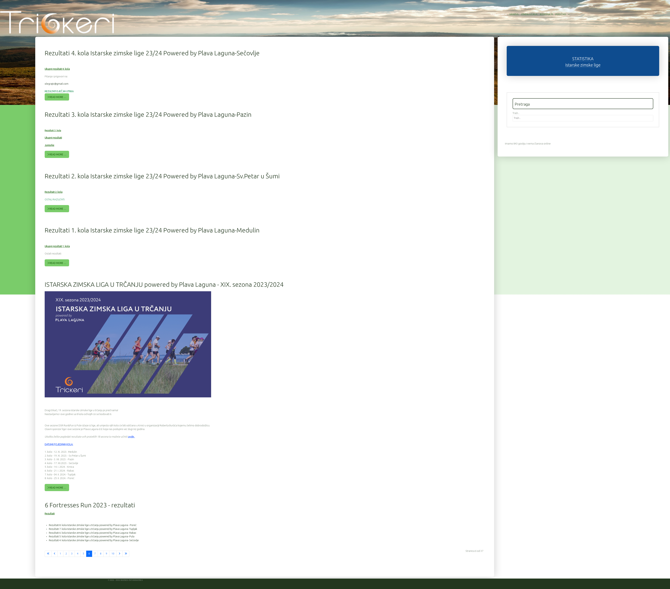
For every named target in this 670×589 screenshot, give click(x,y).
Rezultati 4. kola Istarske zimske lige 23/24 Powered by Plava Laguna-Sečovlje (152, 53)
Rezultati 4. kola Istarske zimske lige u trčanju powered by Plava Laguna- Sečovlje (94, 540)
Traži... (516, 113)
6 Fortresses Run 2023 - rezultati (90, 505)
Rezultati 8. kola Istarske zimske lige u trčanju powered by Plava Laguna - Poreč (92, 525)
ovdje (131, 436)
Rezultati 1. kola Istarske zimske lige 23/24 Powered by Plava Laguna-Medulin (152, 230)
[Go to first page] (48, 554)
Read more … (57, 97)
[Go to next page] (119, 554)
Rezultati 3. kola (53, 130)
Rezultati (50, 513)
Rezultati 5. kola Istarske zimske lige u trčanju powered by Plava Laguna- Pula (91, 536)
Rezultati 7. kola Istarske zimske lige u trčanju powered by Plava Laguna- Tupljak (93, 529)
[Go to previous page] (54, 554)
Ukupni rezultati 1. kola (57, 246)
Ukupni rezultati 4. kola (57, 69)
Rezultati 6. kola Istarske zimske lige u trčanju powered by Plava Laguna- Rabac (92, 532)
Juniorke (49, 145)
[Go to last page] (125, 554)
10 (112, 553)
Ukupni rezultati (53, 137)
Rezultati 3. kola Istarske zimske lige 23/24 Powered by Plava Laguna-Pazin (148, 114)
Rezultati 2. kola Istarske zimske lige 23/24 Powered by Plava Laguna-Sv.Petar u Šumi (162, 176)
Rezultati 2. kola (53, 192)
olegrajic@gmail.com (56, 83)
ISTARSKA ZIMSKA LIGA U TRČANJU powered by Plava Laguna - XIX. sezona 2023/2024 (164, 284)
